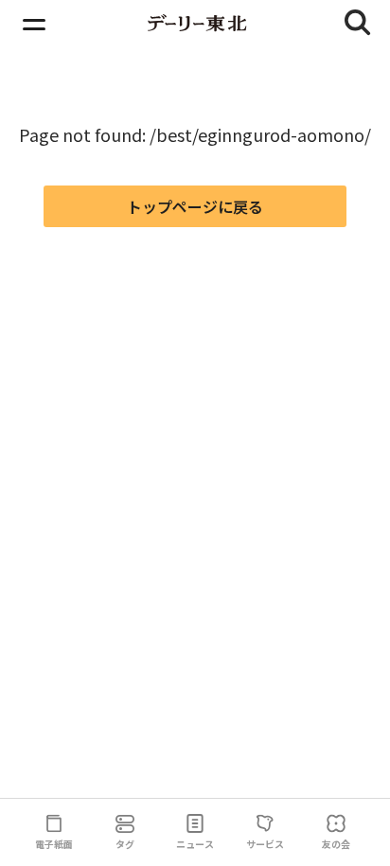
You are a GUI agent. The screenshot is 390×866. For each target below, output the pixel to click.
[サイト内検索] (358, 22)
